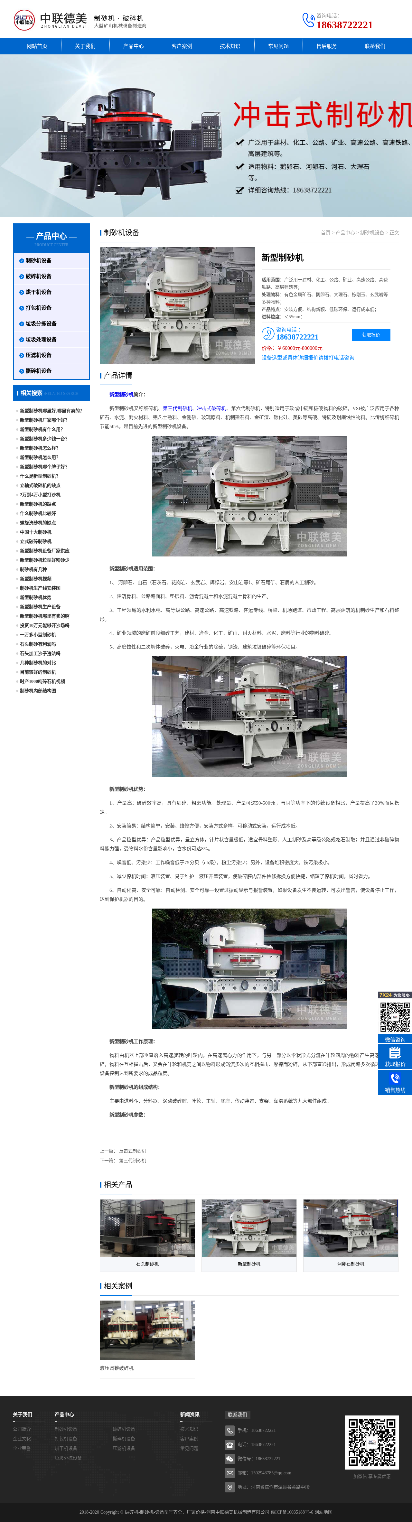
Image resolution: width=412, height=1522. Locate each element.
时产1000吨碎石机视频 (42, 681)
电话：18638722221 (257, 1444)
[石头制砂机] (147, 1228)
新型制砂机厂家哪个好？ (45, 420)
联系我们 (375, 46)
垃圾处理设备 (41, 339)
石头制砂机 (147, 1264)
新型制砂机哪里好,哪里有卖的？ (52, 410)
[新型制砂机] (249, 1228)
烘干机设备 (39, 292)
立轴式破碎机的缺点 (40, 485)
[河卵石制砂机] (351, 1228)
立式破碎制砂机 (36, 541)
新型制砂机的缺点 (38, 504)
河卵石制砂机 (350, 1264)
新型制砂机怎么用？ (40, 457)
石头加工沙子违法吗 (40, 653)
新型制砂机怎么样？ (40, 448)
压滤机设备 (39, 355)
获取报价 (371, 334)
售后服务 (326, 46)
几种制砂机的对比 (38, 662)
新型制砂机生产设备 (40, 606)
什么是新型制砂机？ (40, 476)
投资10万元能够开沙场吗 (45, 625)
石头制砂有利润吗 (38, 644)
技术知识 (230, 46)
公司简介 (22, 1429)
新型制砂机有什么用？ (42, 429)
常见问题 (278, 46)
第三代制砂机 (177, 408)
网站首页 (37, 46)
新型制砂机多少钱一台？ (45, 438)
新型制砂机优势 (36, 597)
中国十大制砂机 (36, 532)
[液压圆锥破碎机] (147, 1330)
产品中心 (133, 46)
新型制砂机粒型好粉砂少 (45, 560)
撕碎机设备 (39, 371)
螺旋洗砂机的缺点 (38, 522)
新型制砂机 (121, 394)
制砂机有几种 (33, 569)
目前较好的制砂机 (38, 672)
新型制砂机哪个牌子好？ (45, 466)
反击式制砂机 (132, 1151)
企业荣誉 (22, 1448)
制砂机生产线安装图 (40, 588)
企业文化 (22, 1438)
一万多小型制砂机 (38, 634)
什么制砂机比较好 (38, 513)
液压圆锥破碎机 (117, 1368)
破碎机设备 (39, 276)
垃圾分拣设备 (41, 323)
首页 (326, 232)
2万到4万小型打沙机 (40, 494)
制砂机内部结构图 (38, 690)
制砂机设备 (39, 260)
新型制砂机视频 (36, 578)
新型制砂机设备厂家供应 (45, 550)
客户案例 (182, 46)
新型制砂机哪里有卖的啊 (45, 616)
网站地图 (323, 1512)
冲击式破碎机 (211, 408)
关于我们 (85, 46)
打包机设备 (39, 308)
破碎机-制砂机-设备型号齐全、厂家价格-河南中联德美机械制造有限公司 (197, 1512)
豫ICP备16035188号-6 (292, 1512)
